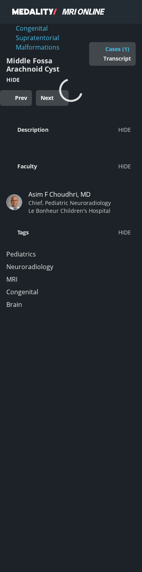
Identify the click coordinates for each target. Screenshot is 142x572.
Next (47, 97)
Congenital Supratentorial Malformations (38, 38)
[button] (68, 129)
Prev (21, 97)
